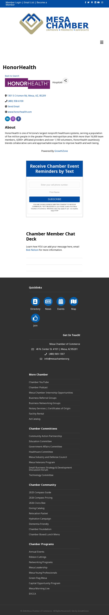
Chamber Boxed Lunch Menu (44, 534)
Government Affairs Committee (45, 446)
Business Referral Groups (42, 397)
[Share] (65, 80)
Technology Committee (41, 475)
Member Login (13, 2)
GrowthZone (61, 151)
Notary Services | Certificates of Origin (49, 408)
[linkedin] (7, 118)
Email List (29, 2)
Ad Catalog (34, 418)
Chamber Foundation (40, 529)
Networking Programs (41, 562)
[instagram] (13, 118)
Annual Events (36, 551)
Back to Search (12, 75)
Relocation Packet (38, 513)
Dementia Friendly (39, 523)
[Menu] (101, 42)
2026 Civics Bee (37, 502)
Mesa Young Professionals (43, 572)
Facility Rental (36, 413)
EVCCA (32, 593)
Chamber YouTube (39, 382)
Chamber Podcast (38, 387)
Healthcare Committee (41, 451)
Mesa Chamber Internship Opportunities (51, 392)
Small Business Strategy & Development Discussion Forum (50, 468)
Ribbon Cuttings (37, 557)
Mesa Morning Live (39, 588)
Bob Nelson (32, 249)
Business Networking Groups (44, 403)
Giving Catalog (36, 508)
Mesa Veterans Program (42, 462)
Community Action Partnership (45, 436)
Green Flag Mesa (38, 578)
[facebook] (18, 118)
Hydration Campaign (40, 518)
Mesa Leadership (38, 567)
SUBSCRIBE (54, 199)
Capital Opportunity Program (44, 583)
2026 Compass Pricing (40, 497)
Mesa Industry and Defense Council (48, 457)
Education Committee (40, 441)
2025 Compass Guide (40, 492)
